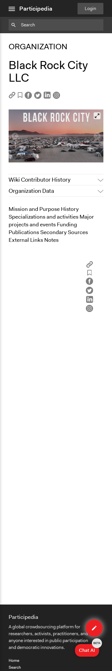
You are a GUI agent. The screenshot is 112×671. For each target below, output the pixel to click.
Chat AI (89, 648)
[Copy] (12, 97)
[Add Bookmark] (20, 96)
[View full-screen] (97, 115)
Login (90, 8)
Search (15, 667)
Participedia (35, 9)
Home (14, 660)
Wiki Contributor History (39, 179)
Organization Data (31, 191)
